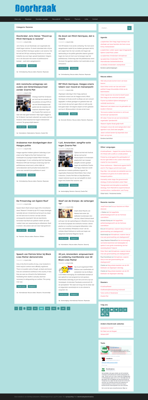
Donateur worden (42, 19)
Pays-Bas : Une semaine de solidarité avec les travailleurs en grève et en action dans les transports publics (116, 173)
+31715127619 (69, 397)
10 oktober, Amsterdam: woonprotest (113, 65)
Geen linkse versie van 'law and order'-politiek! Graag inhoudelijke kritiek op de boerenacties (114, 89)
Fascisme (21, 236)
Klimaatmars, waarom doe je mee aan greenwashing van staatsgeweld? (115, 259)
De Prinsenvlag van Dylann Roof (32, 201)
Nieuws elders (32, 72)
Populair (67, 19)
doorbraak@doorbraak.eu (85, 397)
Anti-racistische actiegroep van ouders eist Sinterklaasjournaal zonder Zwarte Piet (31, 87)
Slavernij (77, 191)
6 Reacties (74, 185)
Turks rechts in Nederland (109, 293)
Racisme (39, 72)
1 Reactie (73, 114)
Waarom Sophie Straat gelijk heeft (112, 124)
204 (54, 308)
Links (86, 19)
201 (35, 308)
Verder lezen (21, 65)
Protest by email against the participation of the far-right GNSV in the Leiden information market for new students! (115, 159)
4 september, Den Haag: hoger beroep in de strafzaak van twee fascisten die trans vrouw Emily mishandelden (115, 44)
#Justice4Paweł (106, 286)
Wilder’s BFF (105, 334)
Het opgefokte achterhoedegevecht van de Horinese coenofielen (113, 214)
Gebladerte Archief (107, 328)
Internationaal (23, 292)
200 (29, 308)
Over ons (18, 19)
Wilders (42, 236)
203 (47, 308)
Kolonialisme (22, 133)
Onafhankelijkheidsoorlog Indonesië (113, 289)
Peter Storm (105, 251)
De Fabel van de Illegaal (109, 331)
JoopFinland (105, 206)
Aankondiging (65, 191)
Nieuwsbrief (56, 19)
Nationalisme (31, 133)
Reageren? (32, 65)
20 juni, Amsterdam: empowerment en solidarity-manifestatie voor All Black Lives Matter (75, 257)
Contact (95, 19)
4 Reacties (74, 68)
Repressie (46, 72)
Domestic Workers (66, 120)
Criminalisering (23, 72)
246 (63, 308)
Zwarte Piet (44, 133)
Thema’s (77, 19)
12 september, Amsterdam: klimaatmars (114, 56)
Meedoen (28, 19)
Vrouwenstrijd (46, 292)
